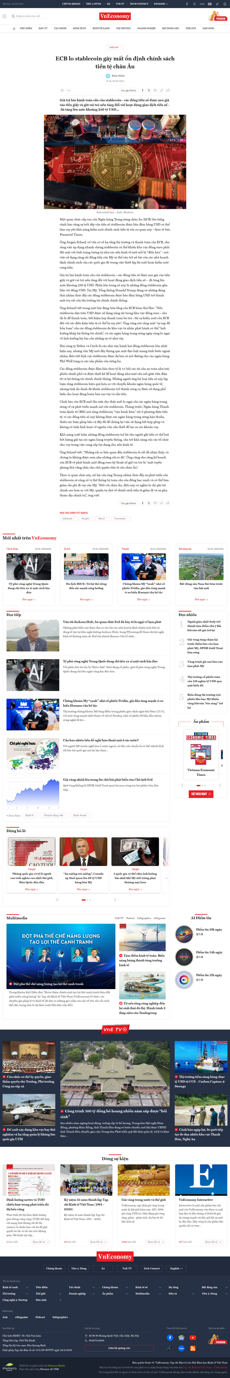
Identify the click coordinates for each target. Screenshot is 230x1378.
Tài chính (60, 28)
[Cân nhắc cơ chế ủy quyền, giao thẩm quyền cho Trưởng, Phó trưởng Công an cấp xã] (29, 1057)
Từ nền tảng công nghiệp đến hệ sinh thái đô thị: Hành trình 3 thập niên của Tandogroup (142, 1008)
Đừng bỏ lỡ (16, 831)
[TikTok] (217, 3)
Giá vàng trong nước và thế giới (144, 1200)
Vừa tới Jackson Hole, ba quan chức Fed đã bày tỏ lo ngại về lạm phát (112, 622)
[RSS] (192, 1348)
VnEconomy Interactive (196, 1200)
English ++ (161, 4)
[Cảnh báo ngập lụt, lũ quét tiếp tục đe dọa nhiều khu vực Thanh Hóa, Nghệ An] (201, 1110)
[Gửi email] (155, 90)
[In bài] (62, 90)
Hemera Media (56, 1366)
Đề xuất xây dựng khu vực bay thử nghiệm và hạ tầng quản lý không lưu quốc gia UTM (29, 1134)
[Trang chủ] (14, 29)
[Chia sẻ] (167, 90)
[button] (84, 900)
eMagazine (160, 918)
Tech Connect (139, 4)
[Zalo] (202, 3)
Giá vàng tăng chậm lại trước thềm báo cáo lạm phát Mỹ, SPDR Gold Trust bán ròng (205, 646)
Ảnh (5, 1317)
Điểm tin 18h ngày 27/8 (209, 932)
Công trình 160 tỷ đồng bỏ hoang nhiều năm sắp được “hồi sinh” (113, 1114)
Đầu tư (43, 28)
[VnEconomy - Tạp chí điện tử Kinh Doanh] (115, 1256)
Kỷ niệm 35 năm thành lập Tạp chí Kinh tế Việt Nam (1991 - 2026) (86, 1204)
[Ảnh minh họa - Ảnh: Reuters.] (115, 116)
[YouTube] (209, 3)
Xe (108, 4)
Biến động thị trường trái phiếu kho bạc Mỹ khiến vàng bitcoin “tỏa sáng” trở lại (205, 701)
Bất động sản (170, 28)
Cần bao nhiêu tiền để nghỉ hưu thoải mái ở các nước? (101, 740)
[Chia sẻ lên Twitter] (148, 90)
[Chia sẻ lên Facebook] (142, 90)
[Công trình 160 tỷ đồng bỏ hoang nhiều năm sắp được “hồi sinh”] (115, 1074)
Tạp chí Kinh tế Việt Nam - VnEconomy (205, 1367)
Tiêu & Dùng (93, 4)
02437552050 (96, 1340)
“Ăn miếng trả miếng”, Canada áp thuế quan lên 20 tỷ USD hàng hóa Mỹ (83, 878)
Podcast (130, 918)
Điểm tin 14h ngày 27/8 (209, 955)
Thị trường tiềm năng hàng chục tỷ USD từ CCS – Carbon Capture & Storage (200, 1081)
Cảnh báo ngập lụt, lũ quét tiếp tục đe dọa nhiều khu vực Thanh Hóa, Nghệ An (199, 1134)
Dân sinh (208, 28)
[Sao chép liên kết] (161, 90)
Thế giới (191, 28)
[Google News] (224, 3)
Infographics (144, 918)
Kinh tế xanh (101, 28)
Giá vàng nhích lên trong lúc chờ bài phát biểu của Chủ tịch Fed (108, 779)
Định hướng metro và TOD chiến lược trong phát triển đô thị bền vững (27, 1204)
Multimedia (16, 918)
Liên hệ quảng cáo (119, 1348)
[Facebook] (187, 3)
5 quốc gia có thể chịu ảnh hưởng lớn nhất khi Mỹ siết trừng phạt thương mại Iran (135, 878)
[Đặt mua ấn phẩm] (218, 16)
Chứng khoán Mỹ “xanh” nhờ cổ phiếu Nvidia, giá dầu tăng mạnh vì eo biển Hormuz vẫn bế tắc (143, 588)
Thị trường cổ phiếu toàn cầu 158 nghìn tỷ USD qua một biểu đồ (204, 681)
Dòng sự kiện (115, 1159)
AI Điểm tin (201, 918)
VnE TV (120, 4)
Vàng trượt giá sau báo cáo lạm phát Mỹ (205, 664)
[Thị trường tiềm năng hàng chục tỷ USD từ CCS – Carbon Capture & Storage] (201, 1057)
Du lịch (67, 549)
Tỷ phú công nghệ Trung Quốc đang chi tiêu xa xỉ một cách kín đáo (29, 588)
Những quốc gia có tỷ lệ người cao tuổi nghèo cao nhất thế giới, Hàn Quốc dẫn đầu (31, 878)
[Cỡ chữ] (68, 90)
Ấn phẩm (201, 722)
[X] (194, 3)
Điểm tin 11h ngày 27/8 (209, 978)
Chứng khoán (71, 4)
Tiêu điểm (26, 28)
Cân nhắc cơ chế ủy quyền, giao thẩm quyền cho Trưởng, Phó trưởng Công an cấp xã (28, 1081)
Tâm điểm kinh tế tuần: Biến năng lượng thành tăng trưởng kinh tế (142, 960)
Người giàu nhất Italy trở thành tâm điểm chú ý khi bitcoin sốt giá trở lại (204, 626)
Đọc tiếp (13, 615)
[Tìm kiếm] (13, 16)
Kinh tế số (79, 28)
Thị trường (123, 28)
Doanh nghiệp (146, 28)
